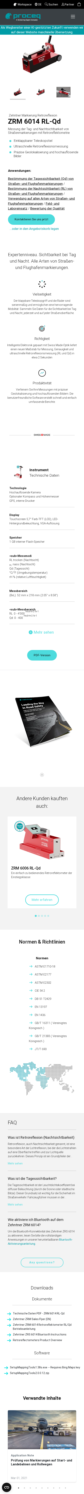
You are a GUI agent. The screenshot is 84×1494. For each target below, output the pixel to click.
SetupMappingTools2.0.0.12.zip (29, 1373)
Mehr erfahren (42, 900)
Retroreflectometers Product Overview (37, 1340)
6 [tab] (48, 1488)
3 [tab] (30, 1488)
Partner (69, 4)
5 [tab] (42, 1488)
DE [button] (40, 4)
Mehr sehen (15, 1163)
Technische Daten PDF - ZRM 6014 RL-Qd (38, 1313)
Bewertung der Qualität (47, 208)
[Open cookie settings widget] (6, 1487)
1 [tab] (19, 1488)
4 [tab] (36, 1488)
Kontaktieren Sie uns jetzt (31, 219)
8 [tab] (60, 1488)
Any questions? (42, 1262)
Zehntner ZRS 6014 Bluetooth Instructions (39, 1334)
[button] (79, 4)
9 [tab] (65, 1488)
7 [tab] (54, 1488)
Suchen (53, 4)
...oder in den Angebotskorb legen (34, 229)
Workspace (25, 4)
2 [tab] (24, 1488)
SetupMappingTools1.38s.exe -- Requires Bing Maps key (45, 1367)
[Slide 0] (42, 775)
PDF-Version (42, 655)
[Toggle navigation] (73, 17)
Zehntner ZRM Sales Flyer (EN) (32, 1319)
